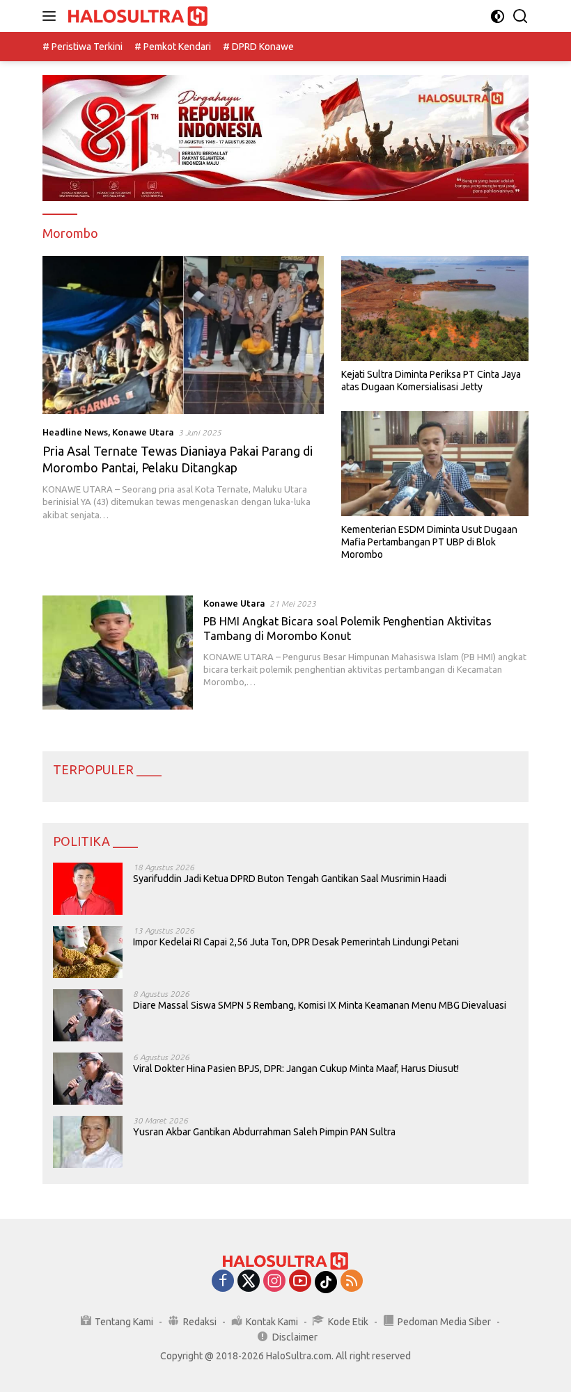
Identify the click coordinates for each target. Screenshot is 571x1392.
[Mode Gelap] (498, 16)
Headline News (75, 432)
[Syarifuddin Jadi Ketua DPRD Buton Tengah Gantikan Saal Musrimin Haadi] (88, 889)
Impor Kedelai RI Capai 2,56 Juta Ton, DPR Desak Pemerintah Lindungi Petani (296, 941)
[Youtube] (300, 1282)
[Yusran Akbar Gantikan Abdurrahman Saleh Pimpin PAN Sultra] (88, 1142)
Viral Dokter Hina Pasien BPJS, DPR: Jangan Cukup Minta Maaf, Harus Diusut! (296, 1068)
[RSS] (352, 1282)
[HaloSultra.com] (136, 16)
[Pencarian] (521, 16)
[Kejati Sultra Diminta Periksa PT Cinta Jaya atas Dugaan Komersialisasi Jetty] (435, 308)
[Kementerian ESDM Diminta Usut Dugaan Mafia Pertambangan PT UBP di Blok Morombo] (435, 463)
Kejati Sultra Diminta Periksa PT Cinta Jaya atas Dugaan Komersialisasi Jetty (431, 380)
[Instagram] (274, 1282)
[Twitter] (248, 1282)
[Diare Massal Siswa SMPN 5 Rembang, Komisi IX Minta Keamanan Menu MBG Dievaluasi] (88, 1015)
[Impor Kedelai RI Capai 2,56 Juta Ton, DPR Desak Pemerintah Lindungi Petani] (88, 952)
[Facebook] (223, 1282)
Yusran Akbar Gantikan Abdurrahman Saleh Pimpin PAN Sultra (264, 1131)
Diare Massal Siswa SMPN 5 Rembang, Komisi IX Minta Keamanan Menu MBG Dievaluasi (319, 1005)
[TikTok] (326, 1282)
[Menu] (51, 16)
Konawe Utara (143, 432)
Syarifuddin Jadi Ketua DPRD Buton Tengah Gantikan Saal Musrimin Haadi (289, 878)
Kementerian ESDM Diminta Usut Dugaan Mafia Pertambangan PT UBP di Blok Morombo (429, 542)
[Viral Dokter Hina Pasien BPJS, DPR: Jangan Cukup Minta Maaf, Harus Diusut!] (88, 1079)
